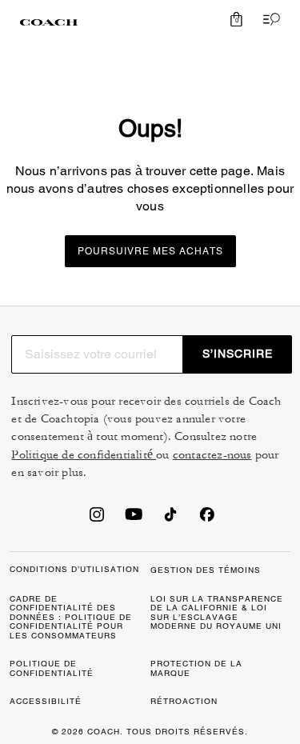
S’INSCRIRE (237, 353)
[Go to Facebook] (207, 519)
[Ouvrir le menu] (268, 19)
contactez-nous (212, 454)
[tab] (49, 22)
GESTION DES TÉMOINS (205, 570)
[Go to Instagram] (96, 519)
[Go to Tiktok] (170, 519)
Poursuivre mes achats (150, 251)
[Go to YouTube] (133, 519)
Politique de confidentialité (83, 454)
